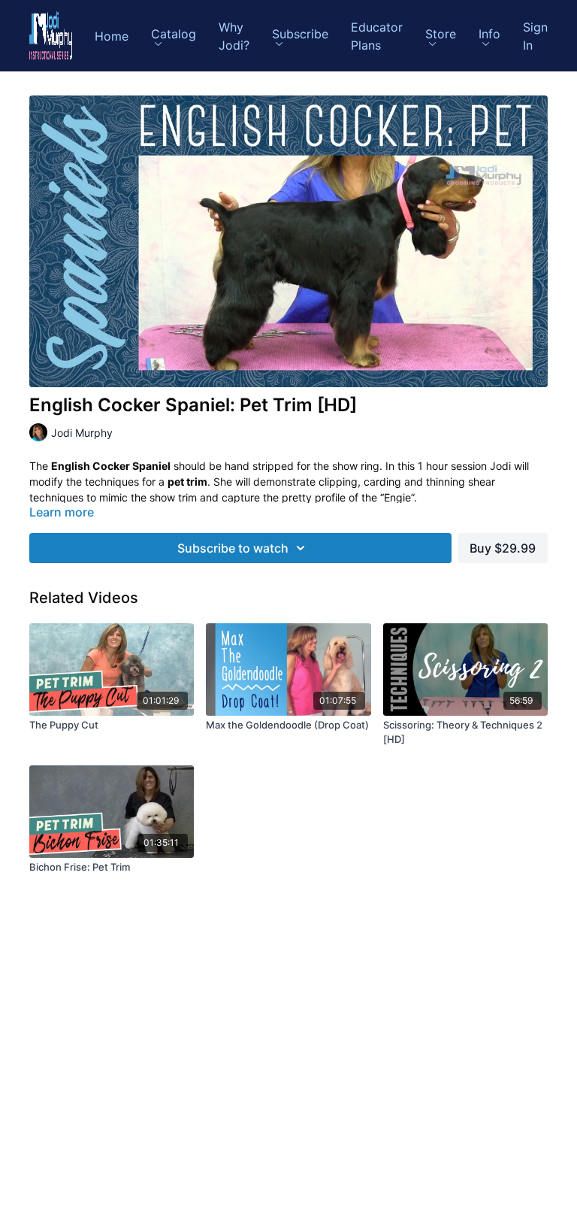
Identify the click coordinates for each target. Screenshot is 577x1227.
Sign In (535, 36)
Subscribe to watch (232, 548)
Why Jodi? (234, 36)
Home (111, 36)
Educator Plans (377, 36)
